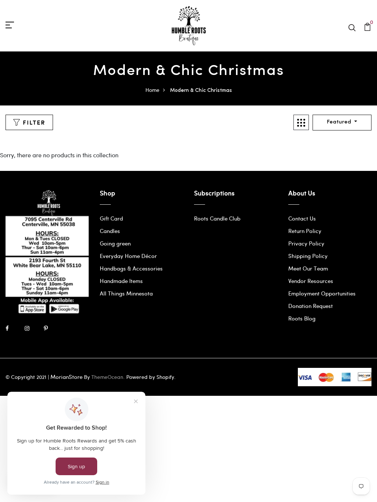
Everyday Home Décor (128, 255)
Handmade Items (121, 280)
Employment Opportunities (322, 293)
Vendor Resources (310, 280)
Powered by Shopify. (150, 376)
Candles (110, 230)
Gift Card (111, 218)
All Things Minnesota (126, 293)
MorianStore (66, 376)
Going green (115, 243)
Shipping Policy (308, 255)
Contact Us (302, 218)
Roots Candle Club (217, 218)
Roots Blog (302, 318)
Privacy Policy (306, 243)
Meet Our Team (308, 268)
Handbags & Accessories (131, 268)
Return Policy (304, 230)
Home (152, 89)
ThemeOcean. (108, 376)
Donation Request (310, 305)
